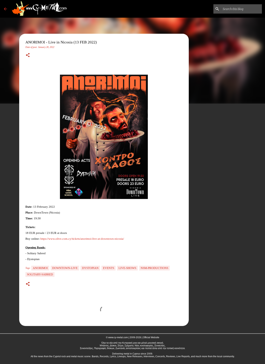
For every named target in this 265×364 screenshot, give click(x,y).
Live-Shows (127, 268)
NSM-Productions (154, 268)
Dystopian (90, 268)
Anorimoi (40, 268)
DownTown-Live (65, 268)
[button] (27, 55)
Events (108, 268)
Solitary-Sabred (40, 274)
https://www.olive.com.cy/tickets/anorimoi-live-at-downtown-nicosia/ (82, 238)
